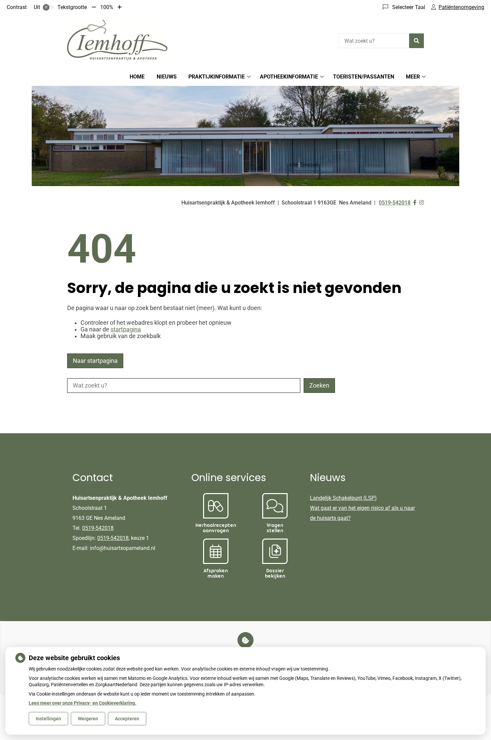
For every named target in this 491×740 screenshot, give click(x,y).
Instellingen (48, 718)
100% (106, 7)
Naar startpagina (95, 360)
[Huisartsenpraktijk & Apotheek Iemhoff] (117, 40)
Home (137, 76)
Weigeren (88, 718)
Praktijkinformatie (216, 76)
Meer (413, 76)
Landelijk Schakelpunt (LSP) (343, 498)
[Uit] (48, 7)
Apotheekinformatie (289, 76)
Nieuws (167, 76)
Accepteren (127, 718)
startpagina (126, 329)
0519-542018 (98, 528)
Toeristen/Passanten (363, 76)
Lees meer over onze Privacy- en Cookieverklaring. (82, 703)
